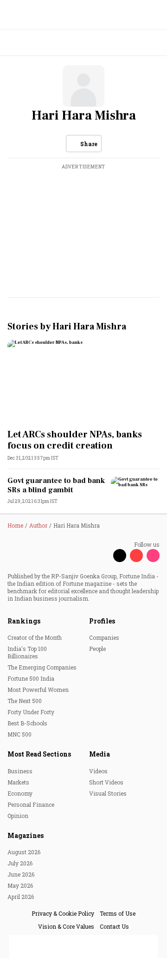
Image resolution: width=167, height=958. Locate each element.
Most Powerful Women (38, 689)
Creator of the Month (34, 637)
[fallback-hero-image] (83, 383)
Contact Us (114, 926)
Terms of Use (117, 913)
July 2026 (19, 863)
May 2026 (20, 885)
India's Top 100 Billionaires (27, 652)
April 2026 (20, 896)
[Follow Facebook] (102, 555)
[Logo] (28, 43)
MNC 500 (19, 734)
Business (19, 771)
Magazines (25, 835)
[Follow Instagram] (153, 555)
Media (99, 754)
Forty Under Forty (30, 712)
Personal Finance (30, 804)
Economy (19, 793)
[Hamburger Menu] (154, 43)
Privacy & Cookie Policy (63, 913)
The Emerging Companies (42, 667)
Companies (104, 637)
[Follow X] (119, 555)
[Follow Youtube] (136, 555)
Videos (98, 771)
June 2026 (20, 874)
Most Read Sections (39, 754)
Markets (18, 782)
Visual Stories (108, 793)
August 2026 (23, 852)
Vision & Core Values (66, 926)
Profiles (102, 620)
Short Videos (106, 782)
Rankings (23, 620)
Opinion (17, 815)
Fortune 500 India (30, 678)
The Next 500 (24, 700)
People (97, 648)
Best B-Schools (27, 723)
